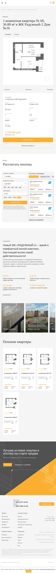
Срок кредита (6, 190)
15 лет (10, 197)
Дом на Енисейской (6, 537)
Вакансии (20, 537)
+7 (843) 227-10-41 (20, 502)
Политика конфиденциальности (46, 532)
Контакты (20, 543)
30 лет (19, 197)
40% (12, 187)
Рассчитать (7, 464)
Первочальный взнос (8, 180)
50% (16, 187)
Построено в (51, 562)
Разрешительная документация (46, 542)
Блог (19, 545)
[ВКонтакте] (41, 527)
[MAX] (52, 527)
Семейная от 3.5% (44, 176)
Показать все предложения (36, 219)
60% (20, 187)
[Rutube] (45, 527)
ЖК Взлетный (5, 540)
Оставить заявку (28, 140)
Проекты (4, 513)
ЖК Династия (5, 522)
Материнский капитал (23, 519)
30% (9, 187)
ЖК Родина (4, 534)
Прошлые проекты (7, 531)
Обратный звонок (47, 504)
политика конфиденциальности (47, 569)
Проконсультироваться (28, 145)
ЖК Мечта (4, 524)
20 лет (14, 197)
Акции (19, 540)
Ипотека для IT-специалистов (25, 524)
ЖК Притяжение (5, 519)
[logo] (28, 2)
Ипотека (20, 516)
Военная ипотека (22, 522)
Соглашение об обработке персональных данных (44, 535)
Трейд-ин (20, 527)
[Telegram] (49, 527)
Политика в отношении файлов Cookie (45, 539)
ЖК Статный (5, 516)
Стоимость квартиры (8, 173)
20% (5, 187)
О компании (21, 534)
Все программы (33, 176)
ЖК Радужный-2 (5, 527)
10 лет (5, 197)
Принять (28, 571)
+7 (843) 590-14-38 (20, 506)
